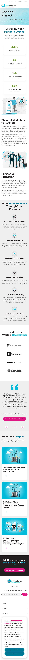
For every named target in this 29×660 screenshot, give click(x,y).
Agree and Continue (14, 650)
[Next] (22, 427)
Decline (14, 653)
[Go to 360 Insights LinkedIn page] (12, 586)
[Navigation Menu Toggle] (27, 5)
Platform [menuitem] (3, 603)
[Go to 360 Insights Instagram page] (17, 586)
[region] (14, 411)
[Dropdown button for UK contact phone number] (21, 1)
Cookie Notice (17, 621)
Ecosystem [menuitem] (4, 613)
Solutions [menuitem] (4, 608)
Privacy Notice (7, 623)
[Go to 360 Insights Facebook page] (14, 586)
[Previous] (6, 427)
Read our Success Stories (15, 419)
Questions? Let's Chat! (14, 570)
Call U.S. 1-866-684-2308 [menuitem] (15, 1)
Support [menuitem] (26, 1)
